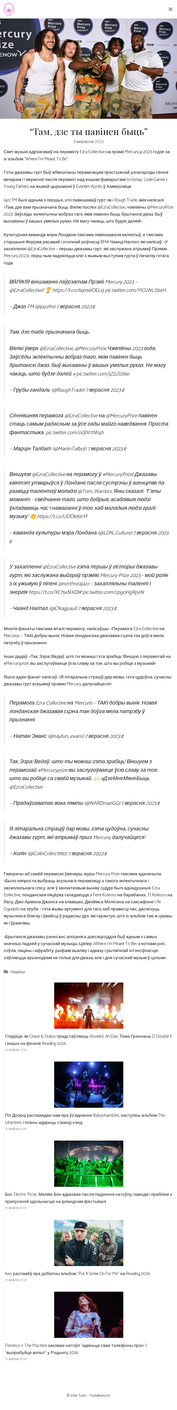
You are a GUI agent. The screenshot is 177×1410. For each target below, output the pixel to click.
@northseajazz (73, 584)
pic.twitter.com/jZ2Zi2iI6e (102, 374)
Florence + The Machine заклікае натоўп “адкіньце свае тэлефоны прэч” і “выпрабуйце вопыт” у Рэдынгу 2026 (76, 1349)
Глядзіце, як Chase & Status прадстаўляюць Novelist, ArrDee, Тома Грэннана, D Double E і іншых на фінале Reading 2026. (88, 1040)
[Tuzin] (8, 9)
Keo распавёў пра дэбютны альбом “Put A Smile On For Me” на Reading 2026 (77, 1273)
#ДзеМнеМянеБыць (125, 778)
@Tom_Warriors (95, 491)
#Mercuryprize (53, 770)
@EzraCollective (26, 290)
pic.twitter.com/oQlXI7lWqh (75, 432)
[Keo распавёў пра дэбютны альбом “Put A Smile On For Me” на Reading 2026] (88, 1262)
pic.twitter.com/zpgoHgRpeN (113, 592)
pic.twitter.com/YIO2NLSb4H (135, 290)
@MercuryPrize (90, 348)
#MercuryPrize (118, 474)
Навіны (18, 972)
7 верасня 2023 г (75, 306)
